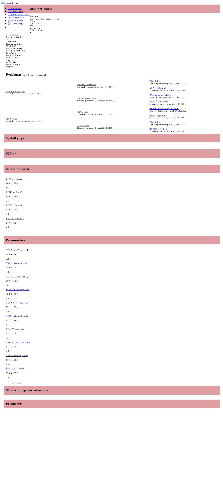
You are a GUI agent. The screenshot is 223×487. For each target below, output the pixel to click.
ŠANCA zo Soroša (15, 368)
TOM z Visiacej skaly (17, 316)
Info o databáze (16, 17)
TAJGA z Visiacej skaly (18, 342)
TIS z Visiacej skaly (16, 329)
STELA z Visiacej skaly (18, 289)
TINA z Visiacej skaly (17, 355)
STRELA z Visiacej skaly (19, 250)
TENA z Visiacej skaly (17, 303)
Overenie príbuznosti (19, 14)
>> (19, 382)
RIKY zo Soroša (14, 179)
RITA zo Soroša (14, 205)
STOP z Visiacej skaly (17, 276)
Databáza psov (15, 11)
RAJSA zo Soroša (15, 218)
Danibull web (15, 8)
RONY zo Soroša (14, 192)
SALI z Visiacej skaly (17, 263)
